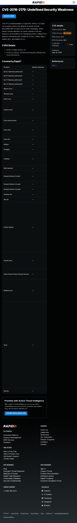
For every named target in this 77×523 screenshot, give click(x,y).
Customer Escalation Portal (51, 481)
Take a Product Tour (11, 454)
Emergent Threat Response (13, 471)
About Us (44, 430)
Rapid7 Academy (47, 478)
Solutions (7, 442)
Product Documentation (50, 474)
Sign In (43, 469)
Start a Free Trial (9, 451)
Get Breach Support (11, 456)
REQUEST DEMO (9, 16)
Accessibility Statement (61, 513)
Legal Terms (14, 513)
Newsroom (45, 435)
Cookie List (49, 513)
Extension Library (47, 476)
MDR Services (8, 440)
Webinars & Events (10, 474)
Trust (42, 513)
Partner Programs (47, 440)
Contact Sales (8, 459)
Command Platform (10, 435)
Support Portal (46, 471)
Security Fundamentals (12, 481)
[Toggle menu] (74, 2)
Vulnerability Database (11, 478)
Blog (5, 469)
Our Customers (46, 437)
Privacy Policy (24, 513)
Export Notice (35, 513)
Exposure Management (12, 438)
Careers (44, 444)
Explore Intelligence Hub (16, 413)
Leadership (45, 432)
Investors (44, 442)
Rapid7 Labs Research (11, 476)
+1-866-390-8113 (10, 491)
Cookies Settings (8, 517)
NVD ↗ (54, 65)
